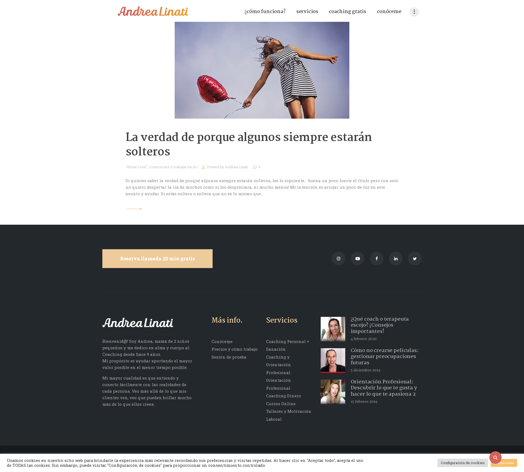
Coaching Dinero (283, 395)
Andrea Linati (237, 166)
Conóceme (222, 341)
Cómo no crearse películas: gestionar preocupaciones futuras (385, 357)
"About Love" (137, 166)
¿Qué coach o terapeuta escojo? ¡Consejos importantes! (380, 325)
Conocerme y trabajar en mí (173, 166)
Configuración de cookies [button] (463, 462)
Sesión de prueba (229, 357)
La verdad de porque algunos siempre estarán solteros (249, 145)
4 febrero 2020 (364, 339)
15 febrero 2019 (364, 402)
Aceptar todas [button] (504, 463)
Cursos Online (281, 403)
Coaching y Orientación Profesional (278, 364)
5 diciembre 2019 (365, 370)
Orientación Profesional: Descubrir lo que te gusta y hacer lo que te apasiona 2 (384, 388)
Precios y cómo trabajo (235, 349)
